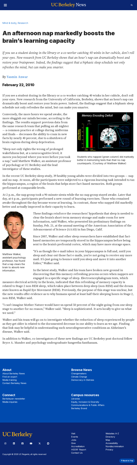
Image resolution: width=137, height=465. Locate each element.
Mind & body (9, 23)
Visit (73, 433)
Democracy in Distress (82, 380)
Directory (110, 436)
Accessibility (112, 443)
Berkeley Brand (79, 408)
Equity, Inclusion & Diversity (85, 402)
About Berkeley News (13, 373)
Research (23, 23)
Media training (9, 380)
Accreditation (78, 446)
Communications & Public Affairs (87, 405)
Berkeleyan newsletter (13, 398)
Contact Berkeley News (14, 383)
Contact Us (77, 452)
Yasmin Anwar (17, 77)
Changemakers (78, 373)
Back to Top (127, 461)
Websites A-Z (112, 433)
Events (74, 436)
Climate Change (79, 376)
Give (73, 443)
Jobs (73, 440)
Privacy (109, 449)
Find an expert (9, 376)
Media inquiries (9, 402)
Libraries (75, 398)
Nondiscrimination (115, 446)
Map (108, 440)
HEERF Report (78, 449)
